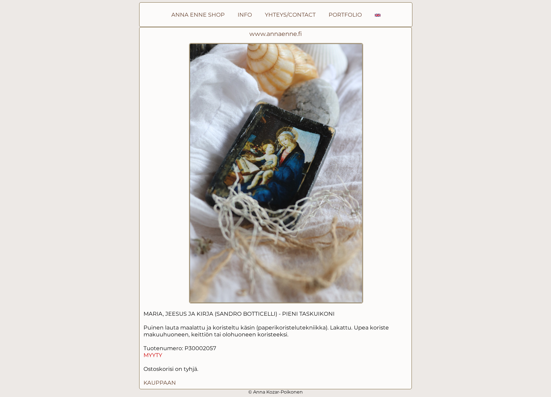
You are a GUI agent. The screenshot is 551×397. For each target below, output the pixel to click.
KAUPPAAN (159, 382)
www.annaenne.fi (275, 33)
